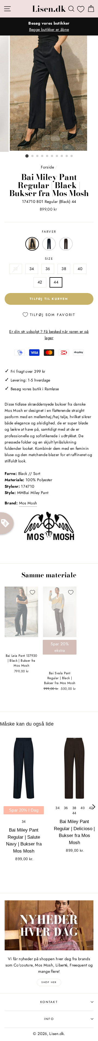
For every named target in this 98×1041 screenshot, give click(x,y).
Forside (47, 167)
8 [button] (62, 156)
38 (64, 268)
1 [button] (27, 156)
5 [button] (47, 156)
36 (47, 268)
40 (80, 268)
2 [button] (32, 156)
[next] (94, 806)
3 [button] (37, 156)
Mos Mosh (28, 503)
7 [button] (57, 156)
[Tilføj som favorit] (32, 592)
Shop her (49, 982)
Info (49, 1019)
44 (56, 282)
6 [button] (52, 156)
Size (49, 258)
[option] (49, 26)
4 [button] (42, 156)
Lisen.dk (49, 9)
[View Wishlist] (80, 9)
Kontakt (49, 1002)
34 (31, 268)
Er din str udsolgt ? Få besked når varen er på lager (49, 335)
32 (15, 268)
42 (40, 282)
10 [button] (72, 156)
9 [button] (67, 156)
